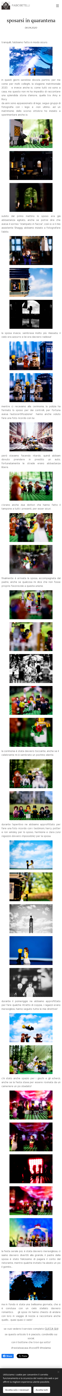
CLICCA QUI (51, 1328)
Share (9, 1356)
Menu (57, 6)
